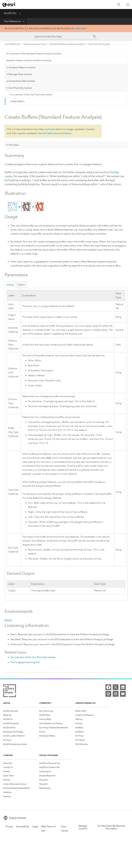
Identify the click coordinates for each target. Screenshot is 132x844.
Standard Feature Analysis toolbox (67, 44)
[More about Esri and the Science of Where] (9, 691)
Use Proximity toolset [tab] (20, 87)
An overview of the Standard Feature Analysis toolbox (33, 53)
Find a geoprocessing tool (25, 662)
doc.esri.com (78, 28)
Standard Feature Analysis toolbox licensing (28, 60)
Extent (8, 620)
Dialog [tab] (10, 284)
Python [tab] (21, 284)
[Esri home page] (9, 4)
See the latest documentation (54, 133)
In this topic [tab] (12, 144)
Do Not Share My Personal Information (111, 827)
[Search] (119, 4)
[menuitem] (20, 711)
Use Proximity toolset (99, 44)
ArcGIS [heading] (6, 703)
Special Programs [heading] (48, 755)
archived (50, 129)
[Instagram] (115, 694)
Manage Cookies (83, 827)
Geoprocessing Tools (35, 44)
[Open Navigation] (128, 4)
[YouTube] (123, 694)
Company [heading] (8, 755)
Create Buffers (17, 101)
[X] (115, 687)
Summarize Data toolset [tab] (22, 81)
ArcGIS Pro (10, 13)
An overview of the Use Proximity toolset (31, 94)
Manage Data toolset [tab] (20, 74)
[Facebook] (108, 687)
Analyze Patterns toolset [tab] (22, 67)
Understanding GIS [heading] (85, 703)
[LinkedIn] (123, 687)
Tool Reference (12, 21)
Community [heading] (45, 703)
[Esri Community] (108, 694)
